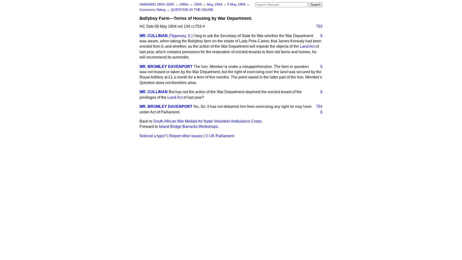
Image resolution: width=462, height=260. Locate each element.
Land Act (307, 46)
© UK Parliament (219, 136)
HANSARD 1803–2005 (157, 4)
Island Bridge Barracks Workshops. (189, 126)
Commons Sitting (153, 10)
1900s (184, 4)
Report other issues (185, 136)
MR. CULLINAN (154, 36)
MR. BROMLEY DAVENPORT (166, 67)
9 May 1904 (236, 4)
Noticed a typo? (153, 136)
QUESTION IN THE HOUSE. (192, 10)
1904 (198, 4)
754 (319, 106)
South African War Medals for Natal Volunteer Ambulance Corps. (208, 121)
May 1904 (215, 4)
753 (319, 26)
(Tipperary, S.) (180, 36)
